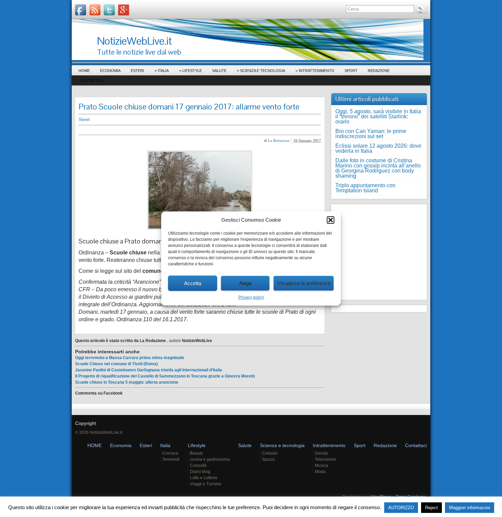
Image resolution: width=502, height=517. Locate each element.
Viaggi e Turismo (205, 484)
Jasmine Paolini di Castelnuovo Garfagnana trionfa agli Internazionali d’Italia (148, 370)
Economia (110, 71)
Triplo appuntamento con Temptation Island (365, 187)
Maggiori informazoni (469, 507)
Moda (320, 471)
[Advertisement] (184, 130)
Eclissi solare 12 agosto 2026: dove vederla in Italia (378, 148)
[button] (330, 220)
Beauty (196, 453)
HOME (84, 71)
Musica (321, 465)
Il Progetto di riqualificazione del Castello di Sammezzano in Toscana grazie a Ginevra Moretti (165, 376)
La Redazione (279, 140)
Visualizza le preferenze (303, 283)
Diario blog (200, 471)
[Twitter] (109, 9)
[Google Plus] (123, 9)
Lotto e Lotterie (204, 477)
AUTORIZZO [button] (401, 507)
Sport (351, 71)
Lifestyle (192, 71)
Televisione (325, 459)
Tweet (84, 119)
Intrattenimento (316, 71)
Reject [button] (431, 507)
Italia (163, 71)
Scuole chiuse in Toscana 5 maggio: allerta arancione (126, 382)
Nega (245, 283)
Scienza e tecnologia (262, 71)
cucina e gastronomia (210, 459)
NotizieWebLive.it (134, 41)
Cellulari (270, 453)
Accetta (192, 283)
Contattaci (91, 80)
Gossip (321, 453)
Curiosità (198, 465)
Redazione (379, 71)
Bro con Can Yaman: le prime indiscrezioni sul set (370, 133)
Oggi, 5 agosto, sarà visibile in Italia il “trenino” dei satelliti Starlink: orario (378, 116)
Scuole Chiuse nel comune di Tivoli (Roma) (116, 363)
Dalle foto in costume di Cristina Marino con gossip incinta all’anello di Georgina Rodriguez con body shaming (378, 168)
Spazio (268, 459)
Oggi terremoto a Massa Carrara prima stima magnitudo (129, 357)
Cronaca (170, 453)
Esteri (137, 71)
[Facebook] (80, 9)
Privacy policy (251, 297)
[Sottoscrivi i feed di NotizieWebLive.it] (94, 9)
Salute (219, 71)
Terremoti (171, 459)
